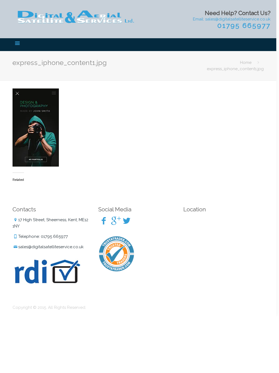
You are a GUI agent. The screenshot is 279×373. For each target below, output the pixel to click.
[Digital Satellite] (75, 17)
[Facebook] (104, 221)
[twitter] (126, 221)
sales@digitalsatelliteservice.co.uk (51, 246)
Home (245, 62)
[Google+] (115, 221)
